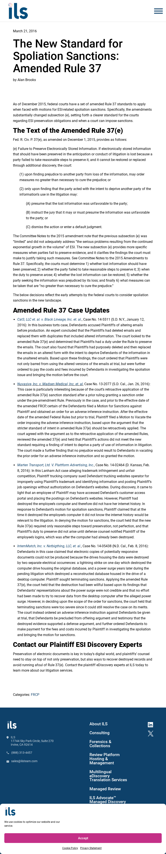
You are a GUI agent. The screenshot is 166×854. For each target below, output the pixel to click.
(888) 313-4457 (21, 752)
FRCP (35, 695)
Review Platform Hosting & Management (104, 758)
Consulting (99, 733)
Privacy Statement (91, 848)
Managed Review (105, 789)
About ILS (98, 724)
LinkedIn (152, 723)
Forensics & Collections (100, 743)
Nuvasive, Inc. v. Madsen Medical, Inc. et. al (50, 384)
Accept (83, 838)
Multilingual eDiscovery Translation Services (108, 776)
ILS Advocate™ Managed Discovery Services (107, 802)
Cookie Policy (70, 848)
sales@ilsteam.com (24, 761)
